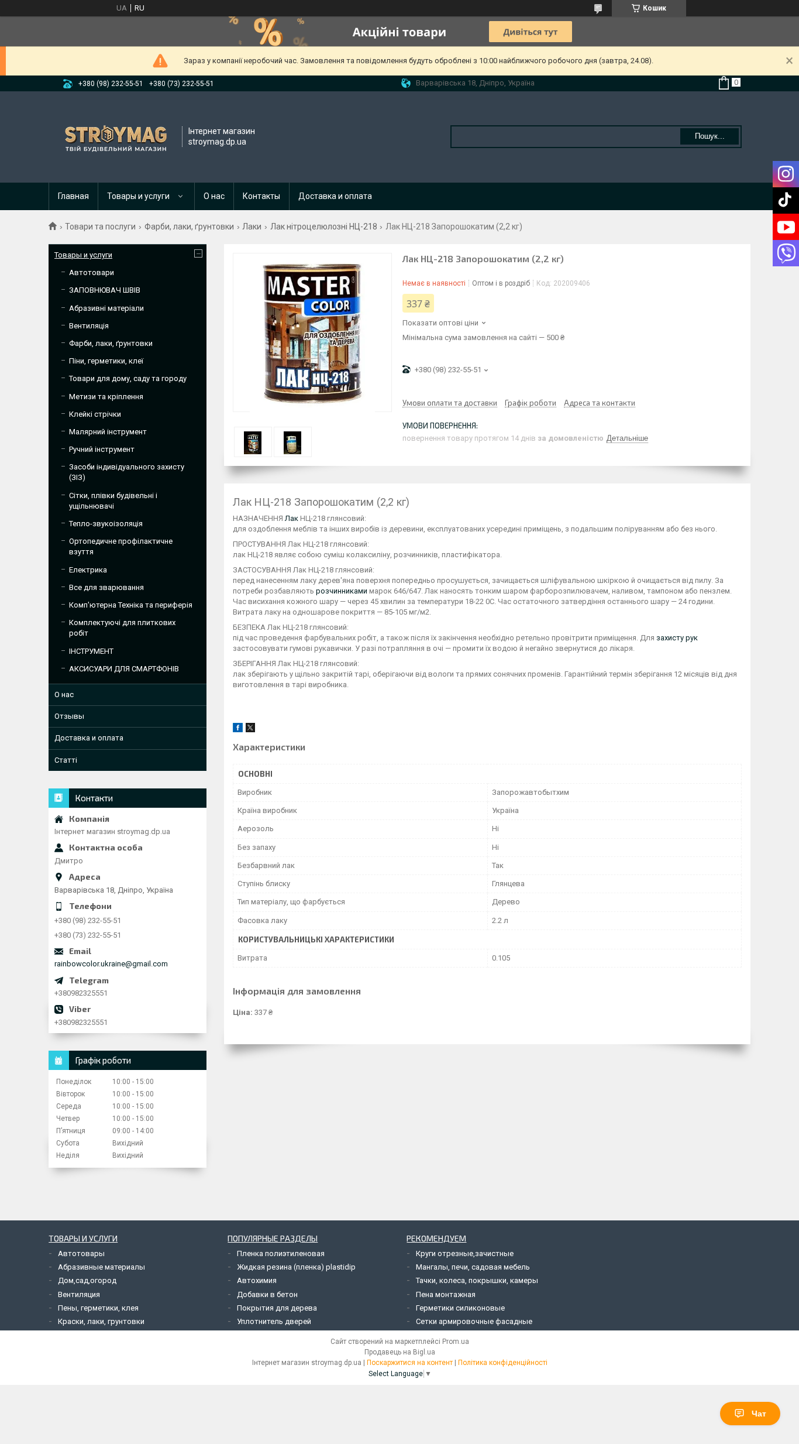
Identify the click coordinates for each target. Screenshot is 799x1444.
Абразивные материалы (101, 1267)
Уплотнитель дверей (274, 1321)
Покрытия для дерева (277, 1308)
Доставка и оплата (335, 196)
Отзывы (69, 716)
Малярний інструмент (108, 431)
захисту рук (677, 637)
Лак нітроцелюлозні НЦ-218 (323, 226)
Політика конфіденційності (502, 1363)
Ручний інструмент (102, 449)
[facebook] (238, 729)
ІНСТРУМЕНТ (91, 651)
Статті (65, 760)
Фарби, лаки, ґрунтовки (189, 226)
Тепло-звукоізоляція (106, 523)
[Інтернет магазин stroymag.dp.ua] (115, 137)
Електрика (88, 569)
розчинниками (341, 590)
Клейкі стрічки (95, 414)
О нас (214, 196)
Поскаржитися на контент (410, 1363)
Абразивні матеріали (106, 308)
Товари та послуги (100, 226)
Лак (291, 518)
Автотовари (91, 272)
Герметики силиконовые (460, 1308)
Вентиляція (89, 325)
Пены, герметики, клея (98, 1308)
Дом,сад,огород (87, 1280)
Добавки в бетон (267, 1294)
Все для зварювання (106, 587)
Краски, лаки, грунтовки (101, 1321)
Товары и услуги (138, 196)
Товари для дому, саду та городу (128, 378)
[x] (250, 729)
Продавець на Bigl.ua (399, 1352)
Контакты (261, 196)
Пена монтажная (446, 1294)
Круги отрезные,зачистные (465, 1253)
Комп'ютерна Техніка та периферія (130, 605)
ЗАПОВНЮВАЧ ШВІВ (104, 290)
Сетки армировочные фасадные (474, 1321)
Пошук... (710, 136)
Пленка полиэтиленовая (281, 1253)
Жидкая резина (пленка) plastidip (296, 1267)
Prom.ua (455, 1341)
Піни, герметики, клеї (106, 360)
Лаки (251, 226)
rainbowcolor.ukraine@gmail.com (111, 963)
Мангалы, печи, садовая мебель (473, 1267)
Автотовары (81, 1253)
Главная (73, 196)
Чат (759, 1413)
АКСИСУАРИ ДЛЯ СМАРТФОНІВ (124, 668)
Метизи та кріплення (106, 396)
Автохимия (257, 1280)
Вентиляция (79, 1294)
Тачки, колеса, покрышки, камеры (477, 1280)
